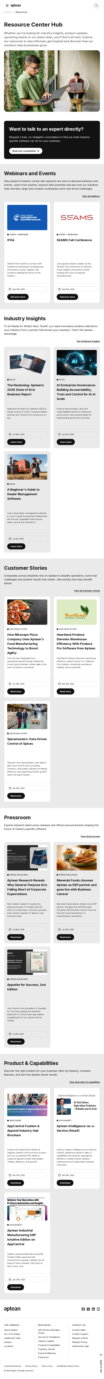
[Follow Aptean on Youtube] (98, 1309)
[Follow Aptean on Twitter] (88, 1309)
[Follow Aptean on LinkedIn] (93, 1309)
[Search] (96, 5)
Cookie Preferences (12, 1366)
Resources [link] (21, 12)
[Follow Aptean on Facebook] (83, 1309)
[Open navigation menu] (7, 5)
